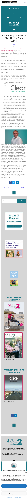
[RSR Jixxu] (14, 257)
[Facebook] (8, 17)
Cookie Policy (9, 497)
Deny (14, 490)
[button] (26, 472)
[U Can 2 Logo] (14, 23)
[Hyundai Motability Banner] (14, 2)
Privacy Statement (17, 497)
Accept (14, 486)
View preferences (14, 494)
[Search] (21, 201)
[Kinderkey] (14, 285)
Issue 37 (14, 324)
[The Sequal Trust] (14, 277)
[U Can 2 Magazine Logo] (14, 442)
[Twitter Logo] (12, 17)
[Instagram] (16, 17)
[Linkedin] (20, 17)
